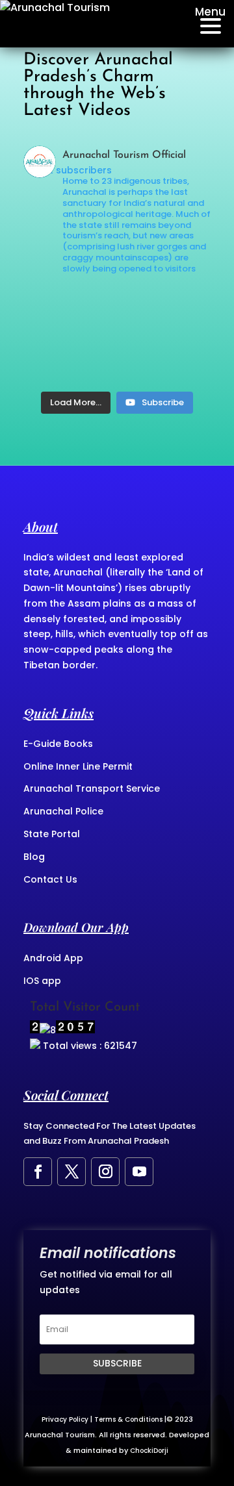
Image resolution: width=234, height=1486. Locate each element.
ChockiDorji (149, 1450)
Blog (34, 856)
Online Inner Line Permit (78, 766)
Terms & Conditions (128, 1419)
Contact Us (50, 879)
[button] (206, 23)
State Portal (51, 833)
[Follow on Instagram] (105, 1171)
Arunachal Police (63, 811)
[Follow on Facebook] (37, 1171)
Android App (53, 957)
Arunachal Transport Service (91, 788)
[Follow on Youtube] (139, 1171)
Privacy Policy (65, 1419)
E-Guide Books (58, 743)
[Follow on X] (71, 1171)
